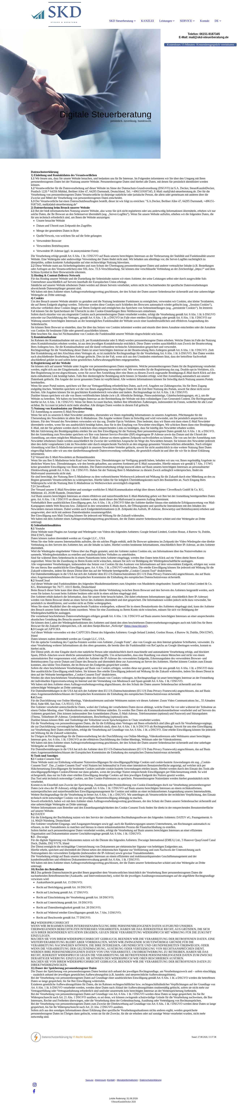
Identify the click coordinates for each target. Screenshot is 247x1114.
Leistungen (165, 20)
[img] (41, 14)
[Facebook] (34, 1091)
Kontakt (204, 20)
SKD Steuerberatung (121, 20)
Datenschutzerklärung (150, 1080)
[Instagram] (35, 1084)
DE (217, 20)
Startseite (89, 1080)
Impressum (100, 1080)
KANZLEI (147, 20)
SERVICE (186, 20)
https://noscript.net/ (135, 625)
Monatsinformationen (127, 1080)
